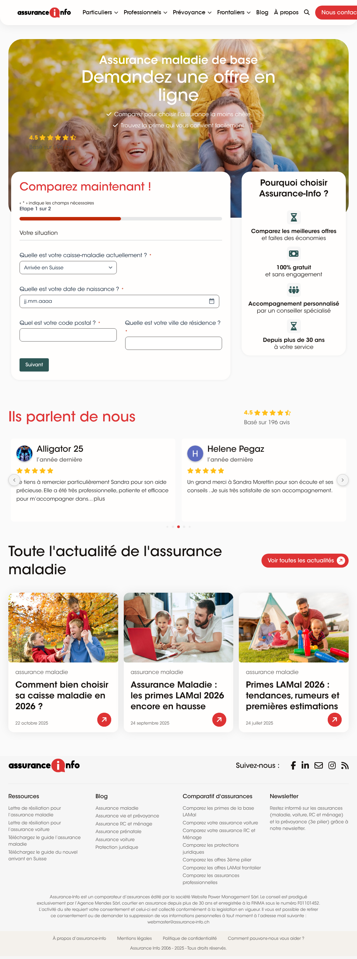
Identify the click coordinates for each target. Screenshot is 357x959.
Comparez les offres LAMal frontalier (222, 868)
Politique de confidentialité (190, 938)
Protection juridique (117, 847)
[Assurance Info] (44, 12)
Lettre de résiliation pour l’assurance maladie (34, 811)
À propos (286, 12)
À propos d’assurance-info (79, 938)
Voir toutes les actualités (301, 560)
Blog (262, 12)
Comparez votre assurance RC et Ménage (219, 833)
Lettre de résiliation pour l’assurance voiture (34, 826)
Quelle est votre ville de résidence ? (173, 327)
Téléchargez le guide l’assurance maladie (44, 840)
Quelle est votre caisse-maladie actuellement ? (86, 255)
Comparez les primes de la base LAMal (218, 811)
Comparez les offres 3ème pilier (217, 860)
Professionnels (142, 12)
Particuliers (97, 12)
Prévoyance (189, 12)
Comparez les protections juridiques (211, 848)
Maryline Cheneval (88, 449)
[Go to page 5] (167, 526)
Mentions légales (134, 938)
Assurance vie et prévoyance (127, 816)
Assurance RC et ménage (124, 824)
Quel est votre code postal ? (60, 323)
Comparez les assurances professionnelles (211, 878)
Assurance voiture (115, 839)
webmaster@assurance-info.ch (178, 922)
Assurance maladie (117, 808)
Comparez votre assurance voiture (220, 823)
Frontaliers (230, 12)
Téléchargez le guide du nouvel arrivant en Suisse (42, 855)
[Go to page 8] (184, 526)
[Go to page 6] (173, 526)
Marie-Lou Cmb (252, 449)
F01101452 (308, 903)
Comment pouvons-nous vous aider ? (266, 938)
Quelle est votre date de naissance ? (72, 289)
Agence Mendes (94, 903)
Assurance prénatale (119, 831)
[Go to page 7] (178, 526)
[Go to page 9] (189, 526)
